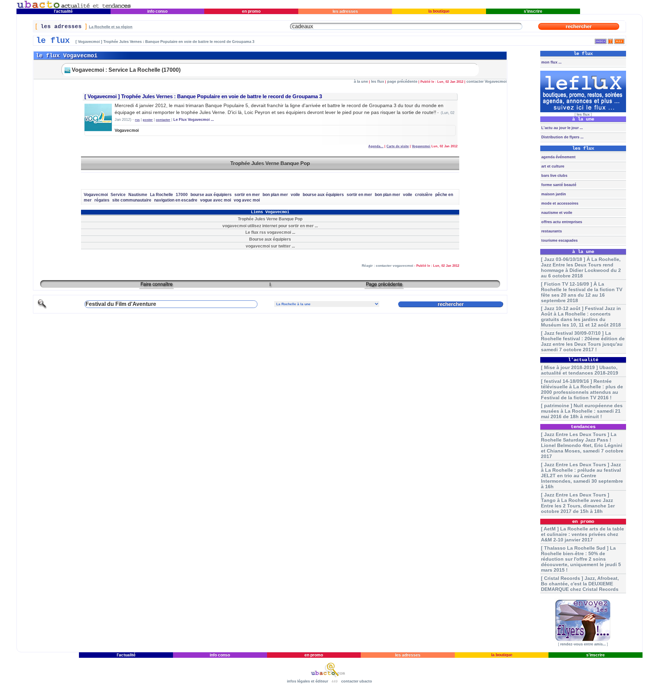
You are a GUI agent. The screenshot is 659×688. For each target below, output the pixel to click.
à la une (361, 81)
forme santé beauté (558, 185)
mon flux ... (551, 62)
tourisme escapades (559, 240)
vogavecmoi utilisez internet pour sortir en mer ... (270, 225)
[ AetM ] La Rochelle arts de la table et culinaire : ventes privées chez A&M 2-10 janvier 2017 (582, 534)
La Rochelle (161, 194)
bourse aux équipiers (211, 194)
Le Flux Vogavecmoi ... (193, 119)
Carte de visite (397, 146)
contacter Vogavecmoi (486, 81)
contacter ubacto (356, 681)
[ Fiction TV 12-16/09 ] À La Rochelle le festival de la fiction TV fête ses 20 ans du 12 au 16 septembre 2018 (581, 292)
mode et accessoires (559, 203)
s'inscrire (533, 11)
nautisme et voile (556, 212)
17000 (182, 194)
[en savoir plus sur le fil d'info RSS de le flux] (610, 40)
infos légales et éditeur (307, 681)
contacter (163, 120)
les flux (377, 81)
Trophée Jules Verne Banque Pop (270, 163)
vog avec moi (247, 200)
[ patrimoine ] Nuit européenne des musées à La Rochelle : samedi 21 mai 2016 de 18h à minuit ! (582, 411)
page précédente (402, 81)
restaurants (551, 231)
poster (148, 120)
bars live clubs (553, 175)
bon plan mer (275, 194)
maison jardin (553, 194)
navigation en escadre (175, 200)
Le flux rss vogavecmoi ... (270, 232)
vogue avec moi (215, 200)
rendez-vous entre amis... (583, 644)
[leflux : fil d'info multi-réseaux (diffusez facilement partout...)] (583, 111)
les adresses (345, 11)
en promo (251, 11)
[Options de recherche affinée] (42, 307)
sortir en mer (247, 194)
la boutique (439, 11)
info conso (157, 11)
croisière (423, 194)
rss (137, 120)
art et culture (552, 166)
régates (101, 200)
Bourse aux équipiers (270, 239)
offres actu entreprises (561, 222)
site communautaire (131, 200)
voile (295, 194)
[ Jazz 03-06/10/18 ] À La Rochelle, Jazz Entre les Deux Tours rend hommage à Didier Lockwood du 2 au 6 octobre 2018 (581, 267)
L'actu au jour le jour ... (561, 128)
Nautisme (137, 194)
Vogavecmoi (102, 96)
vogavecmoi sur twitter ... (270, 246)
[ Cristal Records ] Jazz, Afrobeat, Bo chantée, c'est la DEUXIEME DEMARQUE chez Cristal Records (580, 583)
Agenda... (375, 146)
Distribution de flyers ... (561, 137)
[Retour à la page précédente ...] (384, 286)
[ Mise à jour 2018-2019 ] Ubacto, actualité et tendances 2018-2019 (579, 370)
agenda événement (558, 157)
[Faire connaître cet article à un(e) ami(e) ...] (156, 286)
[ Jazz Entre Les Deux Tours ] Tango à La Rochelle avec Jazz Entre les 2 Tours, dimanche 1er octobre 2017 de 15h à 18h (578, 503)
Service (118, 194)
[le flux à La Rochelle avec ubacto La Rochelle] (73, 7)
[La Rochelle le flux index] (600, 40)
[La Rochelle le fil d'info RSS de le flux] (619, 40)
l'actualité (63, 11)
